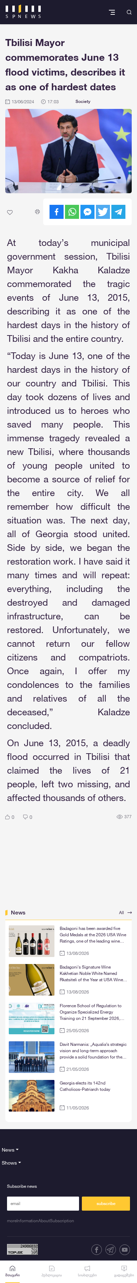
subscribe (106, 1203)
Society (83, 101)
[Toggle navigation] (112, 12)
